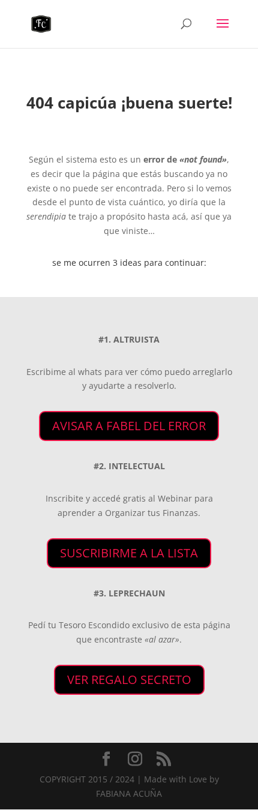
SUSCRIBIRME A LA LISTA (129, 553)
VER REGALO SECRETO (129, 679)
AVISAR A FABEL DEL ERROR (129, 426)
